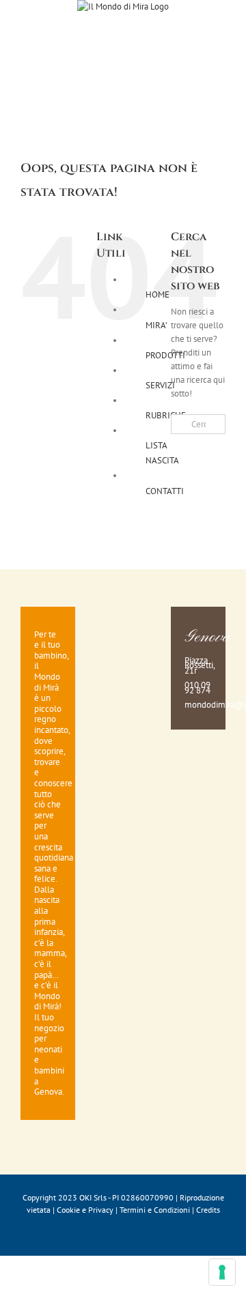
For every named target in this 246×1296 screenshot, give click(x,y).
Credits (208, 1210)
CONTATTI (165, 491)
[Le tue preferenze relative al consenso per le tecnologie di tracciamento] (222, 1272)
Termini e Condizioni (155, 1210)
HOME (157, 294)
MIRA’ (156, 325)
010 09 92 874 (197, 687)
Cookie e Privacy (85, 1210)
